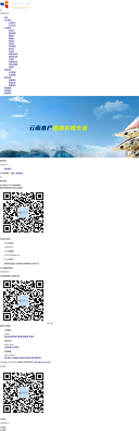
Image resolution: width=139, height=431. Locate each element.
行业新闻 (12, 75)
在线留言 (7, 90)
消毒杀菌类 (13, 54)
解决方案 (7, 77)
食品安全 (12, 83)
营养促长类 (13, 57)
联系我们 (7, 93)
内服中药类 (13, 62)
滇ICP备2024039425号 (42, 362)
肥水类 (11, 49)
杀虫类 (11, 51)
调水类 (11, 30)
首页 (6, 17)
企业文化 (12, 25)
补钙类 (11, 59)
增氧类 (11, 36)
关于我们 (7, 20)
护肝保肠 (12, 46)
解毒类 (11, 38)
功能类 (11, 67)
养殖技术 (12, 85)
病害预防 (12, 80)
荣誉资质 (7, 88)
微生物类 (12, 33)
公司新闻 (12, 72)
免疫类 (11, 41)
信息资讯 (7, 70)
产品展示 (7, 28)
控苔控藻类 (13, 64)
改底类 (11, 44)
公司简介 (12, 23)
